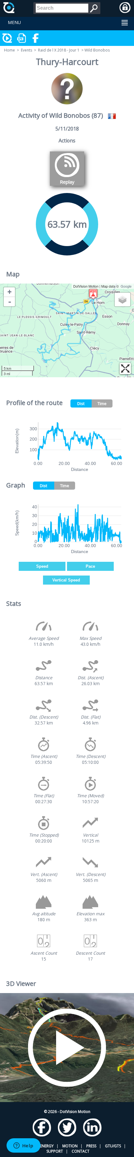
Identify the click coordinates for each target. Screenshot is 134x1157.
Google (126, 286)
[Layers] (122, 299)
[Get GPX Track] (21, 38)
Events (26, 50)
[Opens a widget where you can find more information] (23, 1146)
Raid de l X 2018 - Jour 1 (58, 50)
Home (9, 50)
